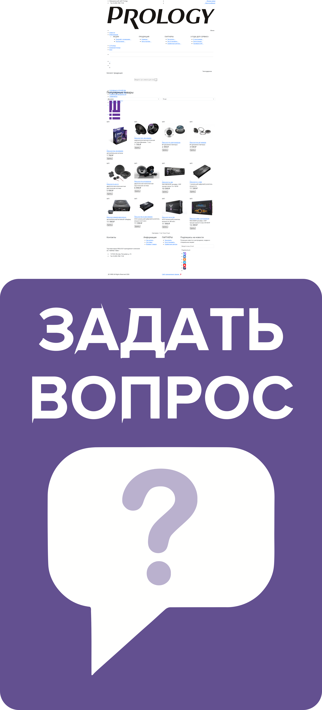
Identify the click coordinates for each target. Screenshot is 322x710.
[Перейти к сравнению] (109, 61)
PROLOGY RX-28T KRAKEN (198, 143)
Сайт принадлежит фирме (171, 274)
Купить (109, 158)
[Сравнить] (107, 149)
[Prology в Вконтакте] (184, 256)
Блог (110, 50)
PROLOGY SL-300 (167, 182)
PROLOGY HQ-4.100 (168, 217)
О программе (197, 39)
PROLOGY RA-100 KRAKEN (115, 151)
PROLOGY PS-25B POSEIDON (171, 143)
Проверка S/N (198, 43)
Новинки (145, 39)
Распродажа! (120, 41)
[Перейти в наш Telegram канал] (184, 262)
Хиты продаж (146, 41)
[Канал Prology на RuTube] (184, 268)
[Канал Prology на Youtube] (184, 265)
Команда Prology (114, 48)
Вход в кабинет (210, 3)
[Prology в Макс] (184, 254)
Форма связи (210, 1)
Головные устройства (117, 90)
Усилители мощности (117, 94)
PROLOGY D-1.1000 (196, 182)
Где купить (171, 39)
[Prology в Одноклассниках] (184, 259)
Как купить (149, 240)
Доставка (149, 242)
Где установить (172, 41)
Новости (112, 33)
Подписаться (186, 250)
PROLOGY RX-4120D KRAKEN (143, 217)
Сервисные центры (173, 43)
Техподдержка (207, 71)
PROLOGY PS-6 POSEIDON (142, 182)
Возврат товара (151, 244)
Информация (113, 35)
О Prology (112, 46)
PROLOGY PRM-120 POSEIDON (199, 219)
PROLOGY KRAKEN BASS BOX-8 (116, 217)
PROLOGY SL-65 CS (113, 184)
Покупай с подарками (123, 39)
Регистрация (197, 41)
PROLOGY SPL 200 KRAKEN (142, 138)
